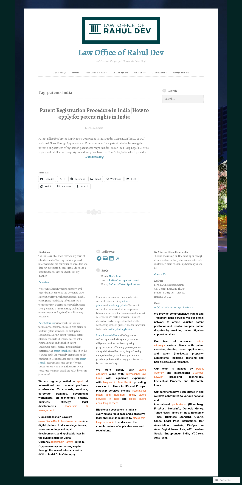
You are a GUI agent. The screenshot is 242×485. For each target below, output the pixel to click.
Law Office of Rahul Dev (121, 52)
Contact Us (181, 72)
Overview (59, 72)
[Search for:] (183, 99)
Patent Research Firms (107, 335)
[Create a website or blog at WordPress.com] (121, 465)
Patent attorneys (46, 323)
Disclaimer (159, 72)
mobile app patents (117, 305)
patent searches (62, 351)
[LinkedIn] (111, 258)
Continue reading (71, 157)
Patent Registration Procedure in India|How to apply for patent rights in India (94, 113)
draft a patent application (120, 329)
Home (76, 72)
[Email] (105, 258)
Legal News (120, 72)
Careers (140, 72)
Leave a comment (94, 128)
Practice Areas (96, 72)
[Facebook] (99, 258)
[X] (117, 258)
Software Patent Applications (124, 284)
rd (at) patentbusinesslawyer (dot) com (173, 307)
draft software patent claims (123, 280)
